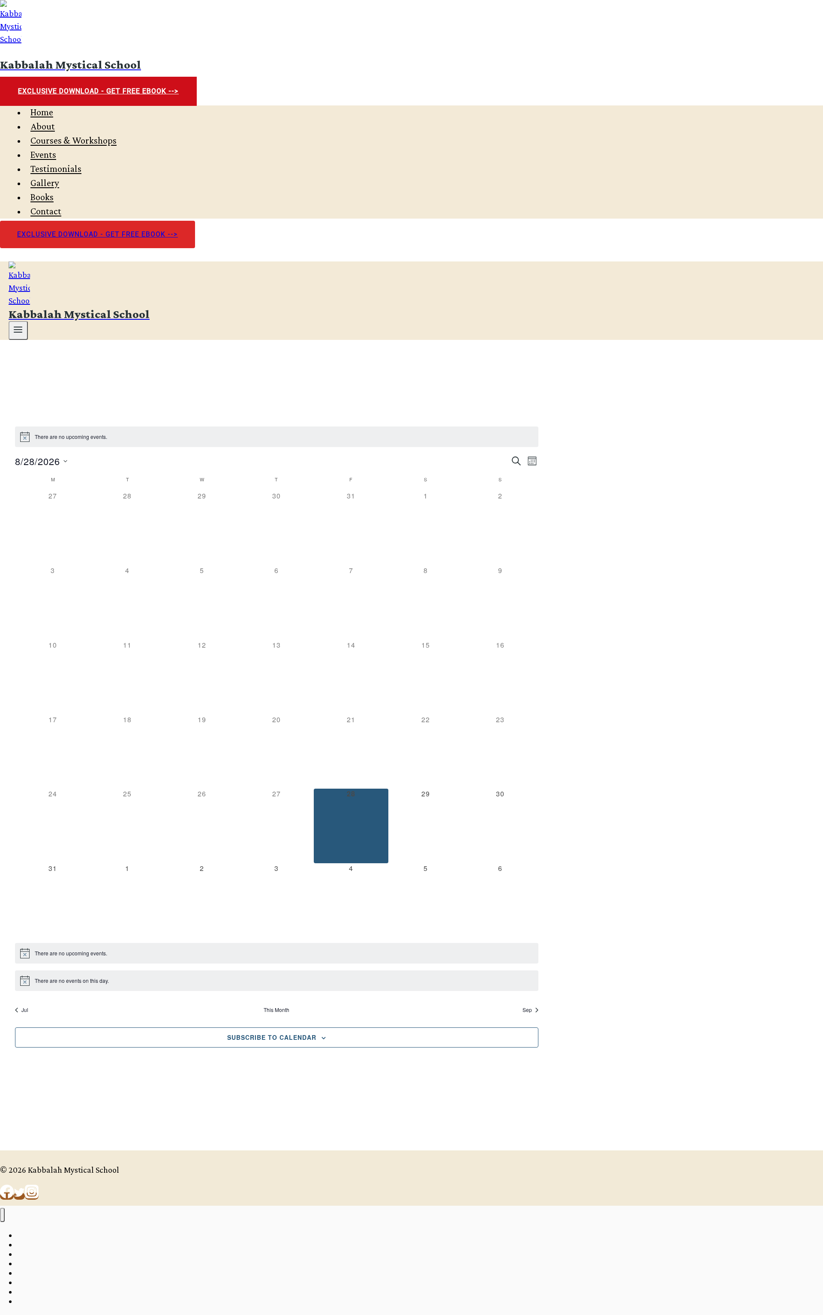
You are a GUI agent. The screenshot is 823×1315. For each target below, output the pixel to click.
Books (42, 197)
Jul (24, 1009)
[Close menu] (2, 1215)
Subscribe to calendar (271, 1037)
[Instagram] (32, 1196)
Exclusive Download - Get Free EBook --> (98, 91)
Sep (527, 1009)
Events (43, 155)
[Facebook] (7, 1196)
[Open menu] (18, 330)
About (42, 126)
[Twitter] (19, 1196)
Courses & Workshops (73, 140)
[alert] (276, 436)
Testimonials (55, 169)
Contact (45, 211)
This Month (276, 1009)
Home (41, 112)
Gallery (44, 183)
